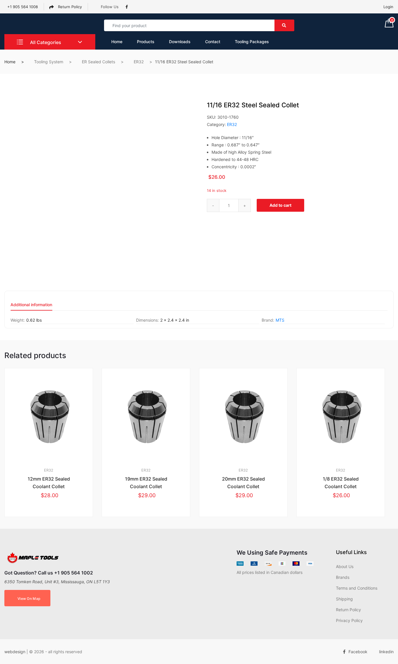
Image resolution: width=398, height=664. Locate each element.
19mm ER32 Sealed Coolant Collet (146, 482)
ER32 (139, 61)
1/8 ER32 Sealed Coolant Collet (341, 482)
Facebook (357, 651)
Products (145, 41)
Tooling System (48, 61)
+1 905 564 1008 (22, 6)
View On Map (28, 598)
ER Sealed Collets (98, 61)
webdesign (14, 651)
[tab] (31, 307)
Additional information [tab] (31, 305)
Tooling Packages (252, 41)
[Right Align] (284, 25)
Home (116, 41)
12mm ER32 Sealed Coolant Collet (49, 482)
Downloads (180, 41)
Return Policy (69, 6)
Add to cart (280, 205)
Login (388, 6)
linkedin (386, 651)
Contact (212, 41)
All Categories (45, 42)
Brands (342, 577)
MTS (280, 320)
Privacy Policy (349, 620)
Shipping (344, 598)
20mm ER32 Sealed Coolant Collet (243, 482)
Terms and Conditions (356, 588)
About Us (344, 566)
